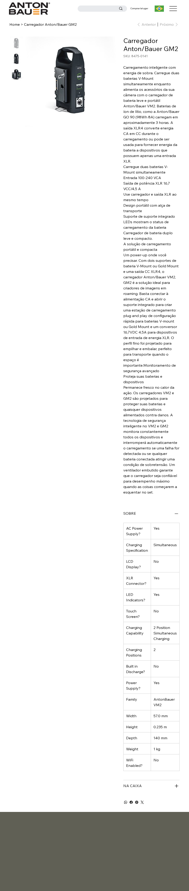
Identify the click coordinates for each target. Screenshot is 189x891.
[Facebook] (131, 802)
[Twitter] (142, 802)
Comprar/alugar (139, 8)
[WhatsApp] (125, 802)
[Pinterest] (136, 802)
